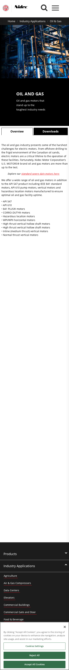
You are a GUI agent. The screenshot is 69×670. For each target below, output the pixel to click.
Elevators (9, 597)
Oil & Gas (55, 21)
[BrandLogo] (6, 8)
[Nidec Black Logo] (27, 7)
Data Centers (11, 590)
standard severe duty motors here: (40, 173)
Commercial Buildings (17, 605)
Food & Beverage (14, 619)
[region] (34, 646)
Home (11, 21)
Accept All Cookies (34, 664)
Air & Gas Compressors (17, 583)
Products (10, 554)
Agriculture (10, 575)
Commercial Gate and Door (20, 612)
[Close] (65, 627)
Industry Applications (32, 21)
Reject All (34, 655)
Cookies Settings (34, 646)
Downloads (51, 131)
